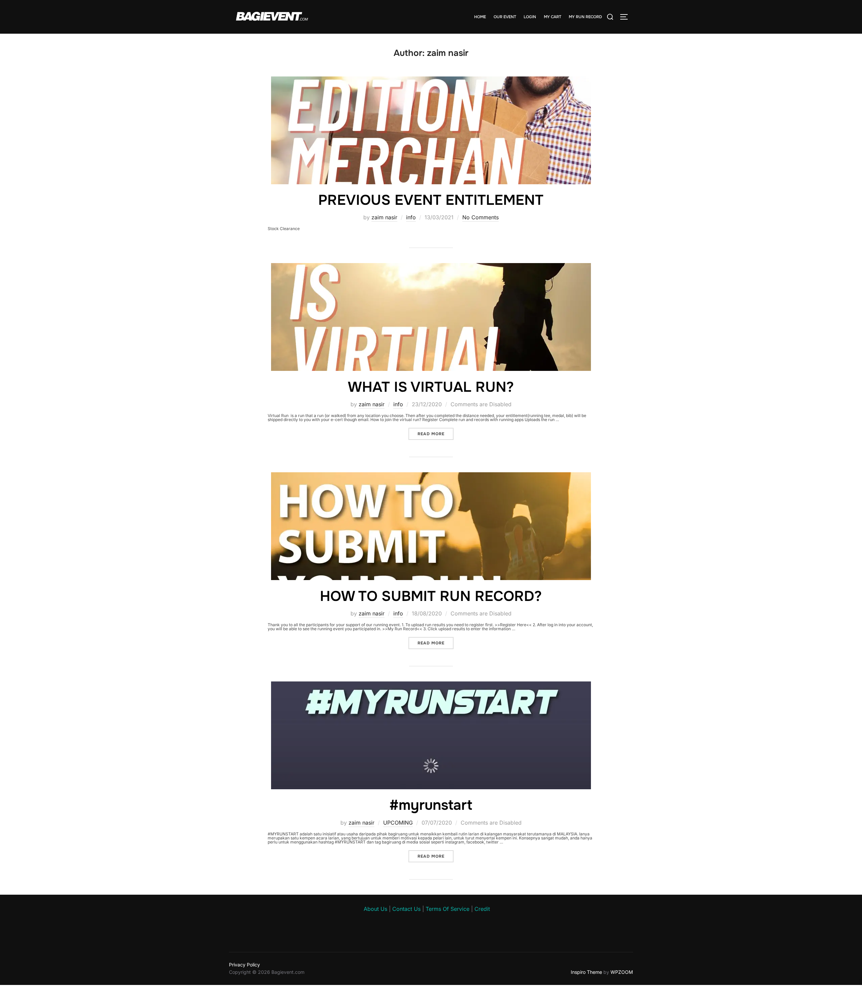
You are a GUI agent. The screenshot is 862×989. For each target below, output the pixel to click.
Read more (436, 434)
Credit (482, 908)
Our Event (505, 17)
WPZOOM (621, 972)
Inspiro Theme (586, 972)
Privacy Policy (244, 964)
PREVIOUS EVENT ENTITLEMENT (430, 200)
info (411, 217)
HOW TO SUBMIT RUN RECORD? (431, 596)
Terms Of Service (447, 908)
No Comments (480, 217)
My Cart (552, 17)
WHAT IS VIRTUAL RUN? (431, 387)
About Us (375, 908)
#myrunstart (430, 805)
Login (530, 17)
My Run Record (585, 17)
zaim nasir (384, 217)
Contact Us (406, 908)
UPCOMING (398, 822)
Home (480, 17)
